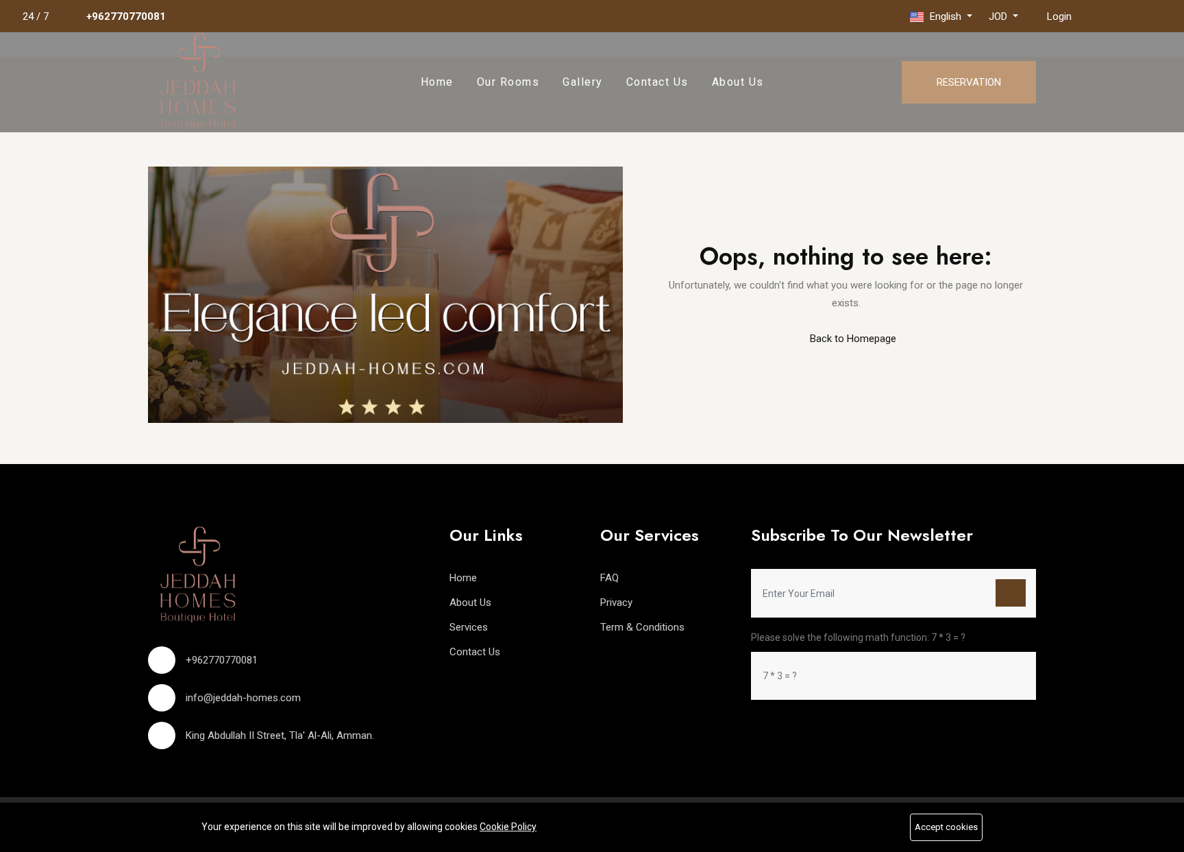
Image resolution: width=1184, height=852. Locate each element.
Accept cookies (946, 827)
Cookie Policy (508, 826)
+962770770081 (126, 16)
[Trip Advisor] (1171, 16)
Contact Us (657, 81)
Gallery (583, 81)
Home (437, 81)
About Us (738, 81)
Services (468, 627)
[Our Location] (1145, 16)
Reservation (969, 82)
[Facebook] (1093, 16)
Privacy (616, 602)
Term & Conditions (642, 627)
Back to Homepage (851, 338)
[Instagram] (1119, 16)
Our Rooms (508, 81)
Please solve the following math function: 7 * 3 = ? (858, 637)
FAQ (609, 578)
